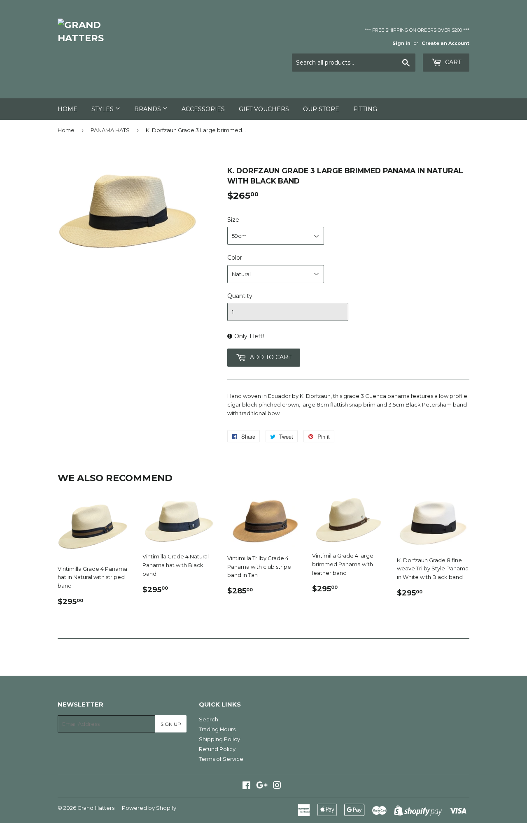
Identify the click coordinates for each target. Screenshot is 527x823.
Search (208, 719)
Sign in (401, 43)
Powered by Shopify (149, 807)
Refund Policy (217, 749)
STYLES (103, 109)
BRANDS (148, 109)
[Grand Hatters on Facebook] (246, 786)
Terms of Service (221, 759)
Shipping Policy (219, 739)
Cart (452, 62)
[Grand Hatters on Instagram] (277, 786)
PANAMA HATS (110, 130)
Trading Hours (217, 729)
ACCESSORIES (203, 109)
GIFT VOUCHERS (264, 109)
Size (233, 219)
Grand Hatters (95, 807)
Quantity (239, 296)
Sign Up (171, 724)
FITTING (365, 109)
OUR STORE (321, 109)
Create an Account (445, 43)
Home (67, 109)
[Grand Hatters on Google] (262, 786)
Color (234, 257)
